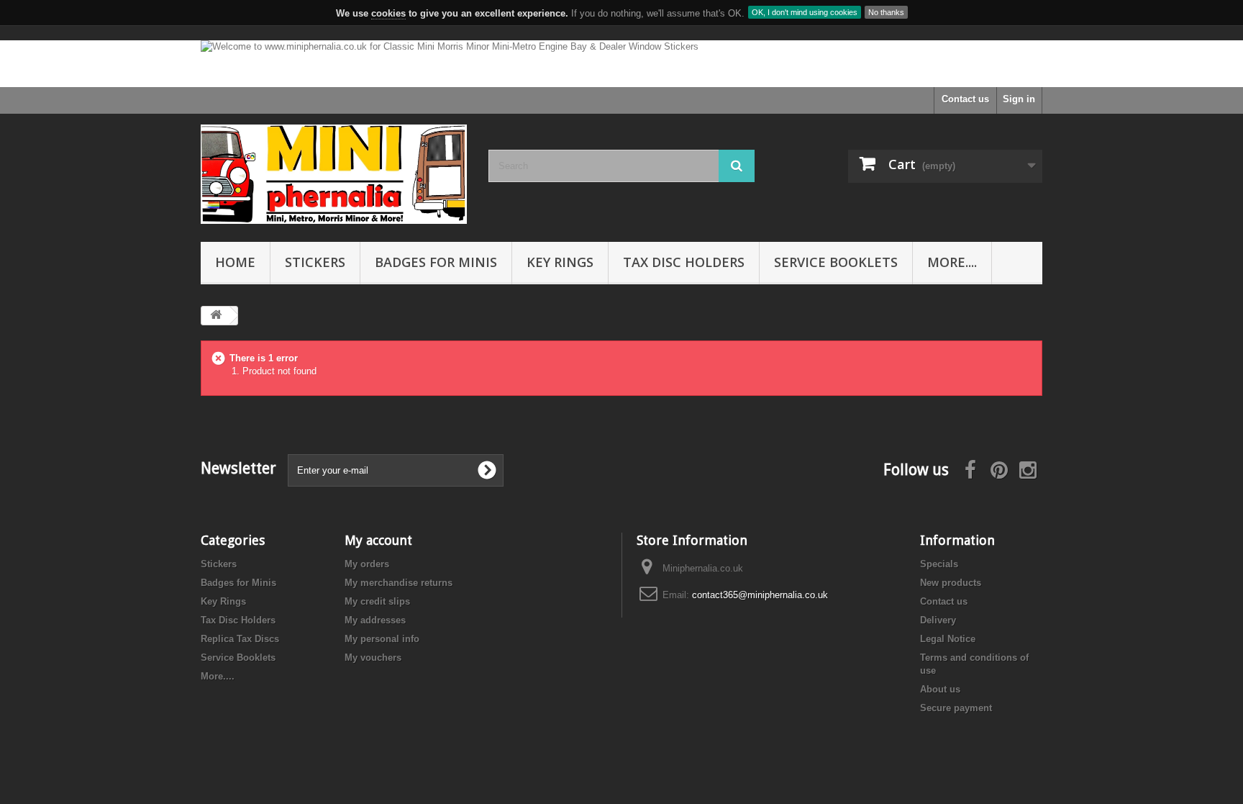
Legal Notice (947, 638)
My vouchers (373, 657)
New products (950, 582)
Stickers (315, 262)
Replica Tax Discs (240, 638)
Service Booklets (836, 262)
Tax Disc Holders (684, 262)
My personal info (382, 638)
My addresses (375, 620)
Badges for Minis (436, 262)
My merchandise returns (398, 582)
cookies (388, 13)
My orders (367, 564)
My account (378, 540)
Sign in (1019, 99)
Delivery (938, 620)
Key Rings (560, 262)
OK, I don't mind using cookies (804, 12)
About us (940, 689)
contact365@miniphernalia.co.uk (760, 595)
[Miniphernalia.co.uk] (334, 174)
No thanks (886, 12)
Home (235, 262)
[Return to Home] (215, 316)
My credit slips (377, 601)
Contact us (965, 99)
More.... (952, 262)
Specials (939, 564)
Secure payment (956, 708)
